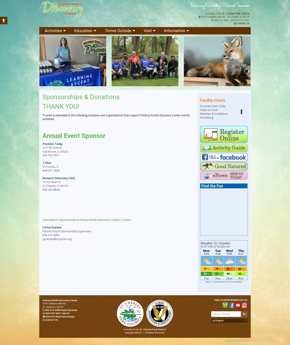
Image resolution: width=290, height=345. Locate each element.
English (219, 320)
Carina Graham (51, 227)
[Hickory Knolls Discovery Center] (62, 9)
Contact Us (243, 23)
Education (83, 30)
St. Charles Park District (236, 13)
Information (174, 30)
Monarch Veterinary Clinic (58, 178)
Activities (53, 30)
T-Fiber (47, 163)
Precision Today (52, 144)
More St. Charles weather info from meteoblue (224, 282)
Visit (148, 30)
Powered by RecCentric (237, 340)
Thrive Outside (118, 30)
